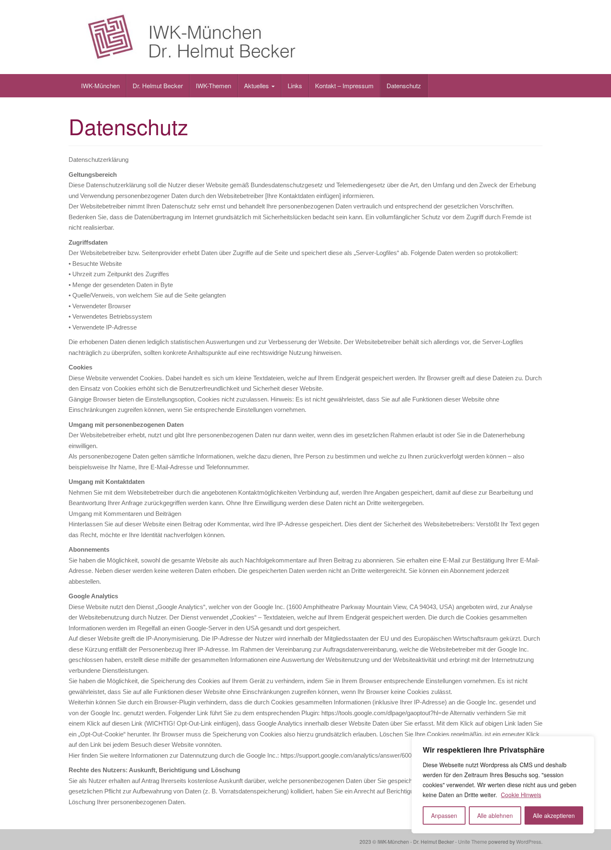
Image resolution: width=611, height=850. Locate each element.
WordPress (528, 841)
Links (295, 85)
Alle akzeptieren (554, 815)
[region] (502, 784)
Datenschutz (404, 85)
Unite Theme (472, 841)
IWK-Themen (213, 85)
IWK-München (100, 85)
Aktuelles (257, 85)
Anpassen (444, 815)
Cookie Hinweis (521, 795)
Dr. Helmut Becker (158, 85)
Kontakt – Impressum (344, 85)
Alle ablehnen (495, 815)
